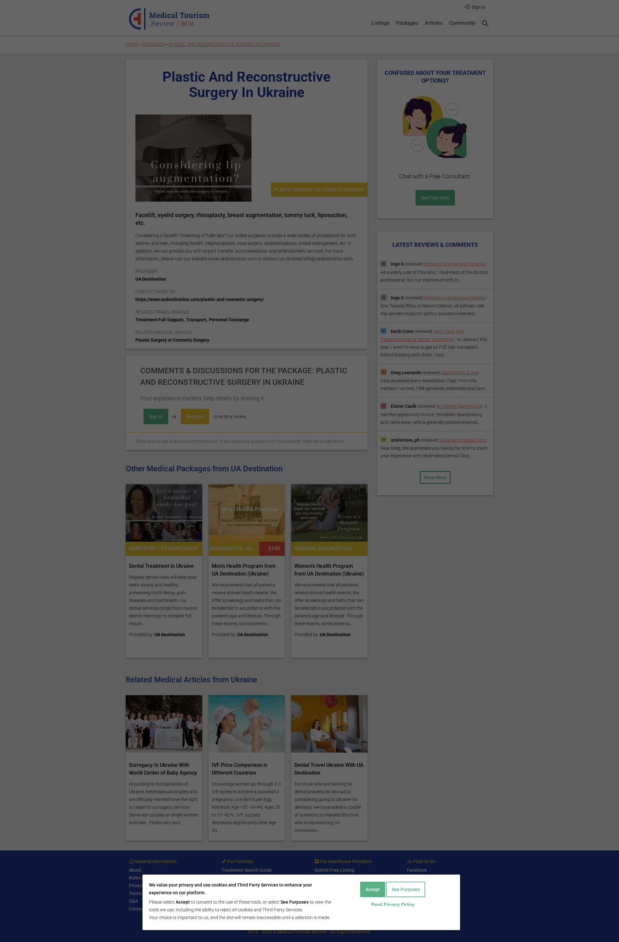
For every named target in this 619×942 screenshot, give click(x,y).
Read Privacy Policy (393, 904)
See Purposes (406, 889)
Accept (373, 889)
